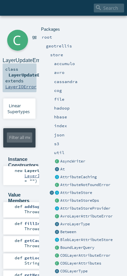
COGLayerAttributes (80, 263)
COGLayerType (74, 271)
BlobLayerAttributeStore (86, 239)
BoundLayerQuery (77, 247)
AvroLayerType (75, 224)
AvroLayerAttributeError (86, 216)
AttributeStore (76, 192)
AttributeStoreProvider (85, 208)
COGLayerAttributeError (85, 255)
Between (68, 232)
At (62, 169)
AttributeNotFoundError (85, 184)
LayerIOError (20, 87)
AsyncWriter (72, 161)
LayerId (33, 175)
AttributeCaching (78, 177)
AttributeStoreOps (79, 200)
